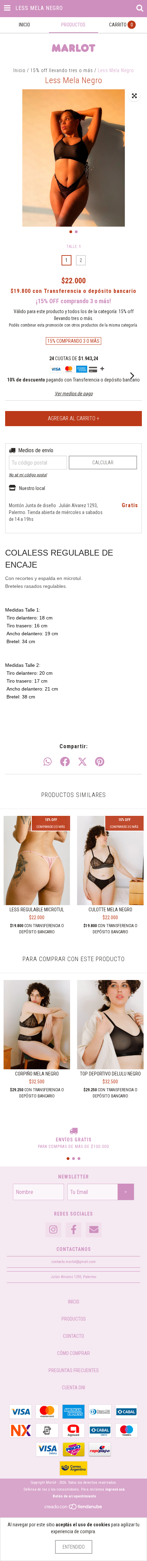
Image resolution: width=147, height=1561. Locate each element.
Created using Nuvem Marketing (73, 191)
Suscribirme (73, 169)
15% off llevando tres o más (45, 130)
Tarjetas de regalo (35, 149)
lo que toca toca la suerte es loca (50, 140)
